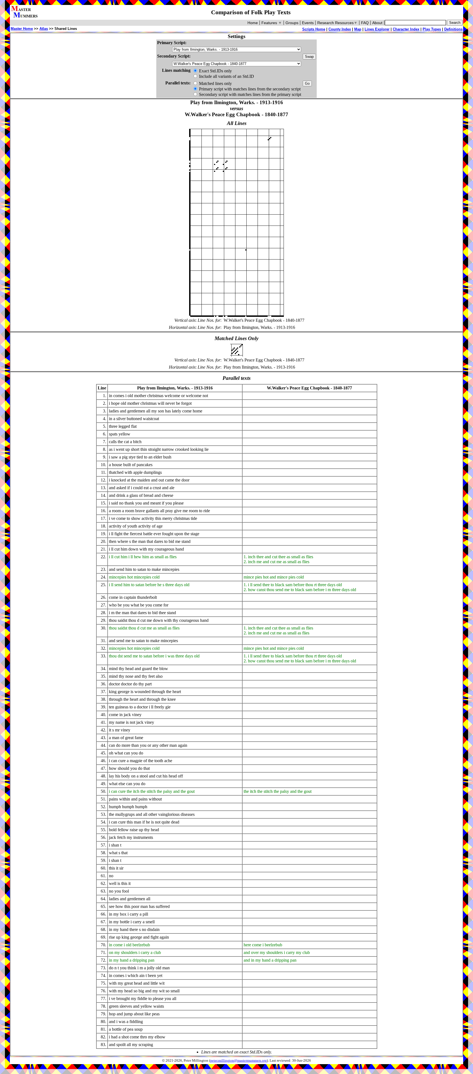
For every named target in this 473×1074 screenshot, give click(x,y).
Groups (291, 23)
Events (308, 23)
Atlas (43, 29)
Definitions (453, 29)
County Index (339, 29)
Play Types (432, 29)
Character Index (406, 29)
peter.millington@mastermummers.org (238, 1060)
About (377, 23)
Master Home (22, 29)
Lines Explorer (377, 29)
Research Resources (337, 23)
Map (357, 29)
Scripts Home (313, 29)
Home (252, 23)
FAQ (365, 23)
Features (271, 23)
